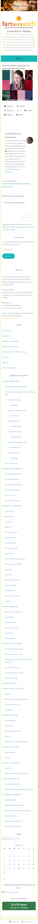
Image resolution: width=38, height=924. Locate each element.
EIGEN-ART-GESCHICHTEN (10, 644)
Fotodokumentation (11, 784)
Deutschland (9, 543)
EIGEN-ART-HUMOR (8, 683)
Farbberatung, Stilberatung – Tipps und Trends (20, 392)
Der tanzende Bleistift (12, 474)
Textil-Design (9, 638)
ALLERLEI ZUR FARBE (8, 381)
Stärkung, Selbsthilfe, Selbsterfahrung (17, 789)
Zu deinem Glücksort (12, 500)
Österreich (8, 511)
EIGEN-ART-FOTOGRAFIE (10, 506)
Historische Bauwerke (12, 564)
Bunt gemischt (9, 532)
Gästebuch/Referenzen (10, 347)
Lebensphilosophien (11, 731)
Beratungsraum (7, 331)
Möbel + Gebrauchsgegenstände (15, 699)
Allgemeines (9, 800)
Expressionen (9, 622)
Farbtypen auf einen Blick (10, 341)
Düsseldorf (8, 538)
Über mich (5, 362)
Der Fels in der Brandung (13, 649)
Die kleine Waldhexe (11, 667)
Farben (7, 726)
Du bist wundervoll (11, 479)
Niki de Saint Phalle (11, 596)
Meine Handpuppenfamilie (13, 805)
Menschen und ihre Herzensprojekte (16, 811)
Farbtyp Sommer (13, 432)
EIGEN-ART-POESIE (8, 715)
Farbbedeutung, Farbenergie (14, 387)
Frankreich (8, 553)
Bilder (7, 694)
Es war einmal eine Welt (12, 485)
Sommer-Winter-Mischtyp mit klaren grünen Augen (16, 184)
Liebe (7, 736)
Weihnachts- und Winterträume (15, 742)
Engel (7, 768)
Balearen (8, 516)
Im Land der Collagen (12, 490)
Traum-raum (9, 495)
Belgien (7, 527)
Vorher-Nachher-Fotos (9, 368)
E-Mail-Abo (19, 237)
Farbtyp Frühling (12, 400)
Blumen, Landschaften (12, 612)
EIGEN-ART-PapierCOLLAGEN (11, 689)
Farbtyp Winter (12, 453)
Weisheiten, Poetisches (12, 821)
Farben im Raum (10, 463)
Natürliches (8, 585)
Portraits (13, 405)
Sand (6, 758)
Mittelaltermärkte (10, 580)
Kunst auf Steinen (10, 628)
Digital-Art (8, 617)
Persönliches (9, 816)
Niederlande (9, 591)
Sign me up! (8, 256)
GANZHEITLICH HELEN (9, 779)
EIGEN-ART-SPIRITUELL (9, 763)
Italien (7, 569)
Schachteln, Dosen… (12, 705)
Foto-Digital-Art (10, 548)
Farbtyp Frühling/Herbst (15, 410)
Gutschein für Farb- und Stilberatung (14, 352)
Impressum (6, 357)
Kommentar (26, 217)
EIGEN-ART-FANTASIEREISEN (11, 469)
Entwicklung (9, 720)
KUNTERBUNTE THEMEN (10, 795)
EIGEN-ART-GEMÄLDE (9, 607)
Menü (20, 58)
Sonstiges (8, 710)
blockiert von (22, 906)
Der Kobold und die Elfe (12, 654)
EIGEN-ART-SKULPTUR (9, 747)
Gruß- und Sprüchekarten (13, 559)
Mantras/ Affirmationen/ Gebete (15, 773)
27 (19, 868)
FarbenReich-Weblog (19, 31)
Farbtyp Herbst (12, 421)
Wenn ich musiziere (11, 826)
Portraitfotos (14, 426)
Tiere (6, 601)
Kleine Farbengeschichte (13, 673)
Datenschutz (6, 336)
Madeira (7, 575)
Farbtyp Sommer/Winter (15, 442)
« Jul (3, 878)
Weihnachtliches (10, 678)
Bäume (7, 522)
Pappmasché (9, 752)
